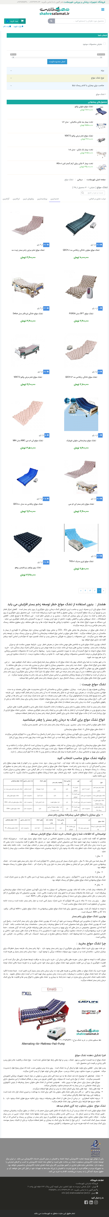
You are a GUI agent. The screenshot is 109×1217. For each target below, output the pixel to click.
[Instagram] (96, 1202)
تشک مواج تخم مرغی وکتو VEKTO (28, 377)
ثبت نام (6, 26)
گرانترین (6, 198)
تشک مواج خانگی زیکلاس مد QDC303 (81, 377)
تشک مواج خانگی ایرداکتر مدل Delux (28, 313)
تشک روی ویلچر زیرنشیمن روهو (28, 567)
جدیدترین (55, 198)
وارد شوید (17, 26)
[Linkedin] (91, 1202)
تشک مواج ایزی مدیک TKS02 (81, 561)
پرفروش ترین (28, 198)
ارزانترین (16, 198)
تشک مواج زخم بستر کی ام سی (81, 504)
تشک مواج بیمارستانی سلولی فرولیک (81, 440)
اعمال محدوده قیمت (57, 61)
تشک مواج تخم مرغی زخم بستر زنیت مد (27, 250)
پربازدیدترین (42, 198)
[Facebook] (86, 1202)
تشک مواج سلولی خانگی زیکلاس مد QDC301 (81, 250)
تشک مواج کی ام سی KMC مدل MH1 (28, 440)
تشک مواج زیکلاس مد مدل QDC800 (28, 504)
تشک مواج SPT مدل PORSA (81, 313)
